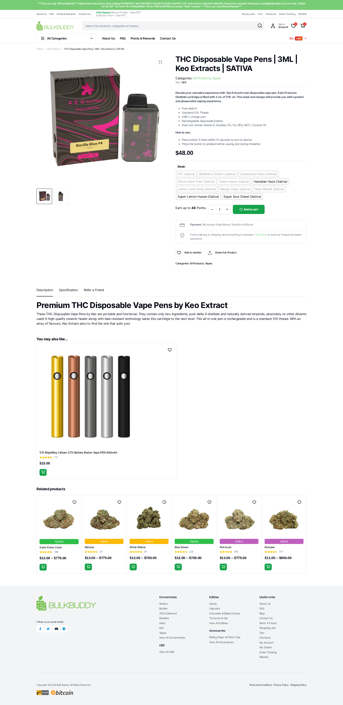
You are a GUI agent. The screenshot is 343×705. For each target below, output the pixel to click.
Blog (262, 613)
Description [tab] (45, 290)
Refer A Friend (268, 623)
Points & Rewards (66, 13)
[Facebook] (40, 628)
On (295, 38)
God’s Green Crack (51, 547)
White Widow (137, 547)
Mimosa (89, 547)
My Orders (265, 647)
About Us (41, 13)
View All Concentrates (172, 637)
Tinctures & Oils (218, 618)
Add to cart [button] (43, 472)
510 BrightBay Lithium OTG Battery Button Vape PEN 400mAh (78, 452)
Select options (43, 567)
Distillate (164, 618)
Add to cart (251, 209)
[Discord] (56, 628)
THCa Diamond (168, 613)
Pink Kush (225, 547)
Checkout (271, 13)
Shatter (163, 603)
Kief (161, 627)
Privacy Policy (281, 684)
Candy (213, 603)
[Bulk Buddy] (55, 25)
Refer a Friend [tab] (94, 290)
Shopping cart (267, 627)
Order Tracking (287, 13)
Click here (261, 234)
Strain (181, 166)
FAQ (51, 13)
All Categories (57, 38)
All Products (53, 48)
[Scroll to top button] (334, 696)
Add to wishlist (179, 252)
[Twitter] (48, 628)
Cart (260, 13)
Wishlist (302, 13)
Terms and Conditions (260, 684)
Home (40, 48)
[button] (160, 62)
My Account (248, 13)
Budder (163, 608)
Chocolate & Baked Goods (224, 613)
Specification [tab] (68, 290)
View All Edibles (218, 623)
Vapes (216, 78)
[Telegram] (63, 628)
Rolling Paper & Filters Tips (224, 637)
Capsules (214, 608)
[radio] (186, 174)
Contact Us (84, 13)
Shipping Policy (298, 684)
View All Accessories (221, 642)
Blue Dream (181, 547)
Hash (162, 623)
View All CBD (166, 651)
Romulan (270, 547)
